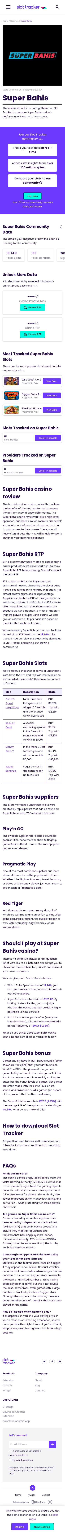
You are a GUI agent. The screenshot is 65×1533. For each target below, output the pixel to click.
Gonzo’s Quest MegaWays (12, 703)
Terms (18, 1494)
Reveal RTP (34, 334)
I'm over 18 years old (22, 1460)
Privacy (31, 1494)
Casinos (14, 21)
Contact (40, 1390)
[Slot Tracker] (32, 7)
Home (5, 21)
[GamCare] (38, 1502)
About (38, 1380)
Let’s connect (18, 1435)
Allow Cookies (42, 1527)
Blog (37, 1385)
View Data (51, 381)
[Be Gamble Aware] (21, 1502)
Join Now (32, 196)
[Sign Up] (52, 1444)
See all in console (48, 437)
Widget (7, 1390)
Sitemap (8, 1406)
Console (7, 1385)
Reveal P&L (34, 307)
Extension (8, 1380)
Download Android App (16, 1421)
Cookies (46, 1494)
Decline (19, 1527)
